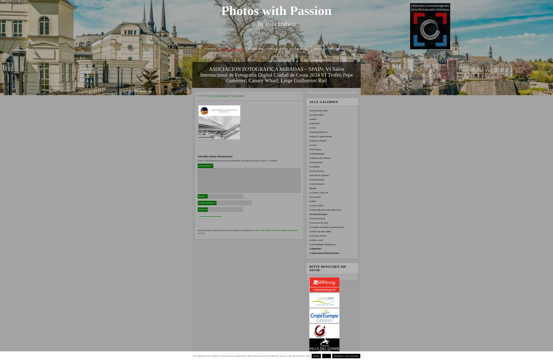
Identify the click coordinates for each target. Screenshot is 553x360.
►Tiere (312, 127)
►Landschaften (316, 114)
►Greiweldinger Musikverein (322, 244)
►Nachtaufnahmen (318, 132)
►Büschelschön (316, 179)
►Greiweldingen (316, 153)
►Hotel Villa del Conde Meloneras (325, 210)
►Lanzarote (315, 197)
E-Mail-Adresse (207, 202)
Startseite (210, 49)
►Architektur (315, 149)
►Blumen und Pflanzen (320, 158)
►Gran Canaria (316, 205)
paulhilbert (238, 95)
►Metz (312, 201)
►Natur (313, 119)
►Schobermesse (317, 218)
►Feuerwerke (315, 162)
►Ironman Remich (318, 235)
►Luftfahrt (314, 166)
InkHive (266, 356)
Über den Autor (323, 49)
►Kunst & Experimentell (320, 136)
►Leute (313, 145)
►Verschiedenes (317, 184)
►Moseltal (314, 123)
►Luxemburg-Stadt (318, 110)
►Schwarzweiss (316, 171)
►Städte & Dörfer (317, 140)
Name (202, 196)
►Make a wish (316, 240)
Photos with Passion (276, 11)
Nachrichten (256, 49)
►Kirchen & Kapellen (319, 175)
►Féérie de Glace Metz (320, 231)
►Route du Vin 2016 (318, 222)
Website (202, 209)
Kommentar (205, 165)
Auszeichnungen (300, 49)
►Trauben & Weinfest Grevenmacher (326, 227)
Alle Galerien (232, 50)
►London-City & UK (318, 192)
